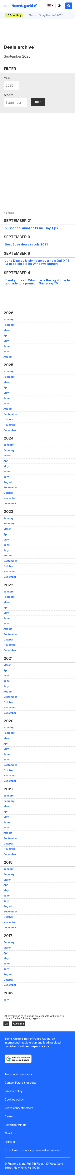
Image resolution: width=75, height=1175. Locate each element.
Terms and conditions (18, 1074)
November (9, 424)
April (6, 335)
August (7, 356)
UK (6, 1023)
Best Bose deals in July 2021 (26, 244)
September (10, 414)
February (9, 324)
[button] (68, 5)
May (6, 340)
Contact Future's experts (20, 1082)
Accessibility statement (19, 1108)
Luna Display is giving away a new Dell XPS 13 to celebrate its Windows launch (37, 262)
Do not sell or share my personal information (33, 1150)
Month (8, 95)
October (8, 419)
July (6, 351)
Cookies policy (14, 1099)
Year (7, 78)
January (8, 319)
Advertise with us (15, 1124)
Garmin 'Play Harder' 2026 (46, 15)
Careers (10, 1116)
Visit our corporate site (33, 1046)
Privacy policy (13, 1091)
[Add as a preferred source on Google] (18, 1058)
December (9, 430)
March (7, 330)
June (6, 346)
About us (10, 1133)
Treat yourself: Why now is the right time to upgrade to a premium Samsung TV (37, 281)
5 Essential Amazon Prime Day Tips (31, 228)
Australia (18, 1023)
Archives (10, 1141)
